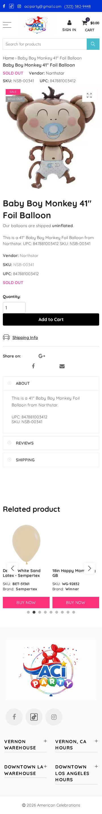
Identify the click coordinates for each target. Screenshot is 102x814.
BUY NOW (26, 602)
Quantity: (12, 296)
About (23, 383)
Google (12, 6)
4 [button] (45, 612)
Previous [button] (12, 568)
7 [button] (62, 612)
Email (62, 366)
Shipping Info (25, 337)
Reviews (25, 443)
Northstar (55, 73)
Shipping (25, 459)
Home (8, 58)
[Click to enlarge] (89, 95)
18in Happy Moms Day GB (74, 573)
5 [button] (51, 612)
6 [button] (56, 612)
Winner (72, 589)
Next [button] (89, 568)
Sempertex (26, 589)
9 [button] (73, 612)
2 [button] (34, 612)
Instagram (53, 716)
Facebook (33, 366)
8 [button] (68, 612)
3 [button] (39, 612)
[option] (26, 565)
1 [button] (28, 612)
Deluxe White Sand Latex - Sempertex (22, 573)
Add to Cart (51, 319)
